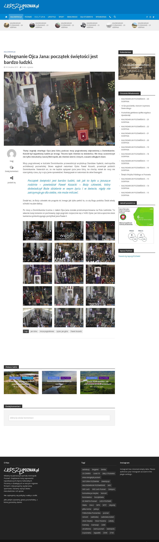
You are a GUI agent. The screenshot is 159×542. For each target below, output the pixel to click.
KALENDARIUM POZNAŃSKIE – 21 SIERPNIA (67, 25)
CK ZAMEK (86, 473)
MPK (98, 505)
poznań (106, 513)
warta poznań (99, 529)
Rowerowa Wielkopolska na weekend (59, 382)
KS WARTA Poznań (89, 501)
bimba (103, 469)
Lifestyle (52, 17)
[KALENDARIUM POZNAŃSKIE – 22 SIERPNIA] (31, 25)
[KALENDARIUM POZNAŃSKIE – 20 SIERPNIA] (83, 25)
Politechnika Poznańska (91, 513)
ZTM (111, 533)
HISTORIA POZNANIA (90, 481)
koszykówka (99, 497)
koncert (104, 493)
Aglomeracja (16, 17)
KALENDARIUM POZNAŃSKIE (93, 485)
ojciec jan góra (62, 331)
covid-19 (96, 473)
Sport (61, 17)
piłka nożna (86, 509)
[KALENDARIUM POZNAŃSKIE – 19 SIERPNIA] (108, 25)
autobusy (85, 469)
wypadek (97, 533)
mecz (92, 505)
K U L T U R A (40, 17)
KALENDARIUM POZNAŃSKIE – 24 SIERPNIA (136, 66)
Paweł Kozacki (76, 331)
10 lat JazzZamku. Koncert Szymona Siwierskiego (144, 25)
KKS (109, 485)
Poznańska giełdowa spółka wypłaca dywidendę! (21, 382)
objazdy (112, 505)
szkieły (111, 521)
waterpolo (111, 529)
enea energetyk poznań (91, 477)
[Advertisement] (79, 38)
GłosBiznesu (27, 378)
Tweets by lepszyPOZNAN (129, 256)
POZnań (28, 17)
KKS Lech (86, 489)
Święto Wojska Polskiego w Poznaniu (136, 174)
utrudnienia (86, 529)
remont (85, 517)
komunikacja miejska (90, 493)
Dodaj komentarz (11, 171)
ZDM (105, 533)
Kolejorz (111, 489)
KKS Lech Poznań (99, 489)
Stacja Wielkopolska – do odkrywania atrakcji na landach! (97, 382)
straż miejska (87, 521)
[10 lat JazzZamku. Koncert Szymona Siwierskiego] (134, 25)
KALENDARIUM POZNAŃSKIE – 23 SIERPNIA (16, 25)
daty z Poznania (109, 473)
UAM (103, 525)
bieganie (95, 469)
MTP (104, 505)
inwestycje (106, 481)
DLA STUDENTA (86, 17)
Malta (84, 505)
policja (96, 509)
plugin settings (126, 474)
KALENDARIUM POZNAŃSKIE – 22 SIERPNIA (42, 25)
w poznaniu (86, 533)
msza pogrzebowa (47, 331)
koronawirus (87, 497)
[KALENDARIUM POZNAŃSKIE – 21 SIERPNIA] (57, 25)
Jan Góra (34, 331)
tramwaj (85, 525)
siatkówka (94, 517)
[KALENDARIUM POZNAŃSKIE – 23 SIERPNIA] (6, 25)
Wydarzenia (101, 17)
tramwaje (95, 525)
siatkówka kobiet (107, 517)
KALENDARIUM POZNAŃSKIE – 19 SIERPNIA (118, 25)
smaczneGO (72, 17)
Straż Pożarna (100, 521)
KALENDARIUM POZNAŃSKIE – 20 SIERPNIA (93, 25)
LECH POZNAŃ (105, 501)
